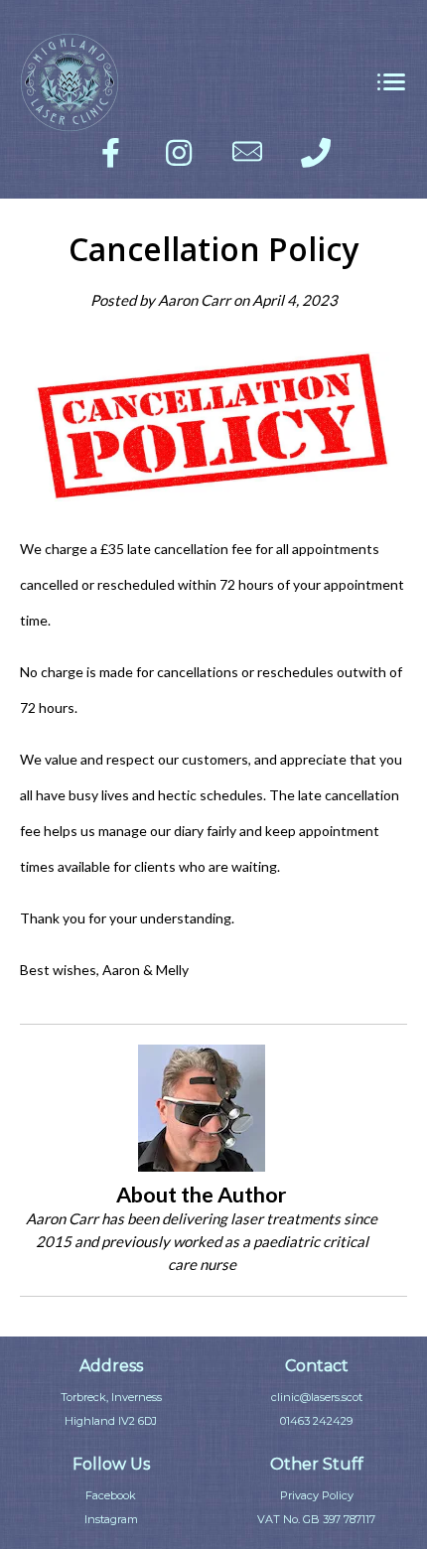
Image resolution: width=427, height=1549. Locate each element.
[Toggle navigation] (390, 83)
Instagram (111, 1519)
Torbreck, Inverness (111, 1397)
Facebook (110, 1495)
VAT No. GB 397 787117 (316, 1519)
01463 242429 (316, 1421)
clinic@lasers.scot (316, 1397)
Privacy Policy (317, 1495)
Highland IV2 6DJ (111, 1421)
